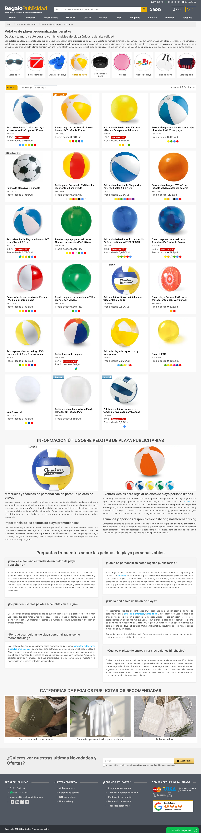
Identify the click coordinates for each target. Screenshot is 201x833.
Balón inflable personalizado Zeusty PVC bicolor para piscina (26, 298)
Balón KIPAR (159, 354)
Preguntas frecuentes (119, 788)
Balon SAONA (14, 411)
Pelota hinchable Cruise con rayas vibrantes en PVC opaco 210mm (25, 129)
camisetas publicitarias (84, 646)
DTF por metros (67, 797)
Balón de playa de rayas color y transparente (120, 353)
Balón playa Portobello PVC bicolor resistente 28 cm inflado (74, 186)
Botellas (103, 17)
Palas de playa (165, 75)
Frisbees (122, 75)
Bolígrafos (135, 17)
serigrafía (122, 575)
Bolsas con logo (165, 739)
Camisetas (30, 17)
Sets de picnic (186, 75)
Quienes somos (67, 788)
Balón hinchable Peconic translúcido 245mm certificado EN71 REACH (123, 241)
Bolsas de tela (51, 17)
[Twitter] (12, 802)
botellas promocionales (20, 649)
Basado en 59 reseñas (173, 810)
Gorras (87, 17)
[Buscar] (144, 9)
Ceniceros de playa (100, 75)
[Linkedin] (17, 802)
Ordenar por (27, 88)
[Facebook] (22, 802)
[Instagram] (27, 802)
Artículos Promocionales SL (35, 829)
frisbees (186, 501)
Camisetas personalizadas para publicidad (100, 739)
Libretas (152, 17)
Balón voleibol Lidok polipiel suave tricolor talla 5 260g (122, 298)
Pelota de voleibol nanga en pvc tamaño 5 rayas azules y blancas (121, 410)
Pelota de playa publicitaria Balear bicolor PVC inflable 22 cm (74, 129)
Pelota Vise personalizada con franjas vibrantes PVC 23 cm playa (173, 129)
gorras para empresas (133, 614)
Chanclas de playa (57, 75)
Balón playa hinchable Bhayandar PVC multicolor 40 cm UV (122, 186)
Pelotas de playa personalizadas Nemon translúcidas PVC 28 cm (73, 241)
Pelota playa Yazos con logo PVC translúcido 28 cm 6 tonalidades (25, 353)
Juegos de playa (143, 75)
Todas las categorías (119, 805)
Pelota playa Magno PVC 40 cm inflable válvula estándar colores (170, 186)
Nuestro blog (66, 801)
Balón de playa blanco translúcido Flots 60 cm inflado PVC (74, 410)
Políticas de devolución (120, 797)
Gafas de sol (14, 75)
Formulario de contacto (120, 801)
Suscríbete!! (185, 760)
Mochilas (70, 17)
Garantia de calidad (69, 792)
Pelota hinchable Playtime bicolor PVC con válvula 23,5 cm (27, 241)
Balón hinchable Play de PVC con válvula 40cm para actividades (122, 129)
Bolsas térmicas (35, 75)
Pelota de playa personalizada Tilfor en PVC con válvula (75, 298)
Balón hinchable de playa (69, 354)
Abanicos (169, 17)
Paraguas (187, 17)
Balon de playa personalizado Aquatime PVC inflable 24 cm (168, 241)
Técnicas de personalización (123, 792)
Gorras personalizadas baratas (36, 739)
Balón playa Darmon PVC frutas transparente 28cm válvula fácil (169, 298)
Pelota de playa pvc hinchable (23, 187)
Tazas (118, 17)
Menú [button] (12, 17)
